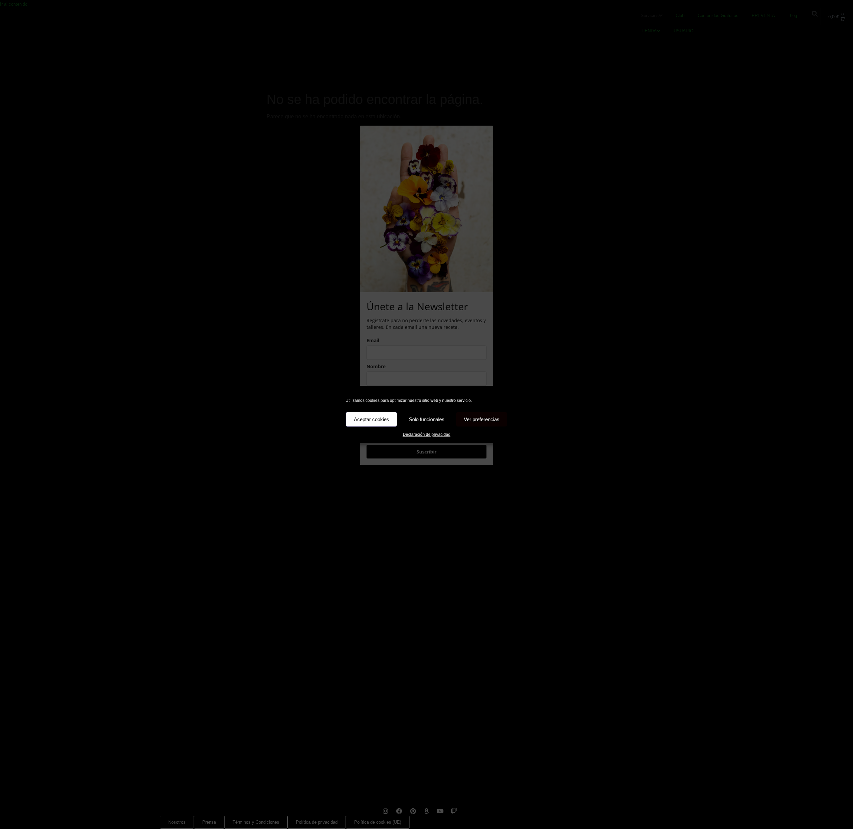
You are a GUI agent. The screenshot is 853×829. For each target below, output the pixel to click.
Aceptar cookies (371, 419)
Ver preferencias (481, 419)
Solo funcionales (426, 419)
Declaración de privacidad (426, 434)
